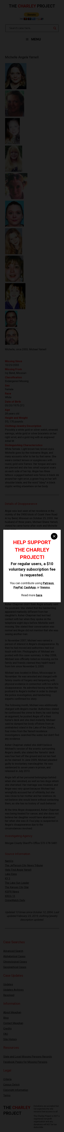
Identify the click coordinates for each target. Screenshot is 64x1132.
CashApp (30, 587)
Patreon (48, 583)
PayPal (18, 587)
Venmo (45, 587)
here (39, 595)
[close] (54, 536)
